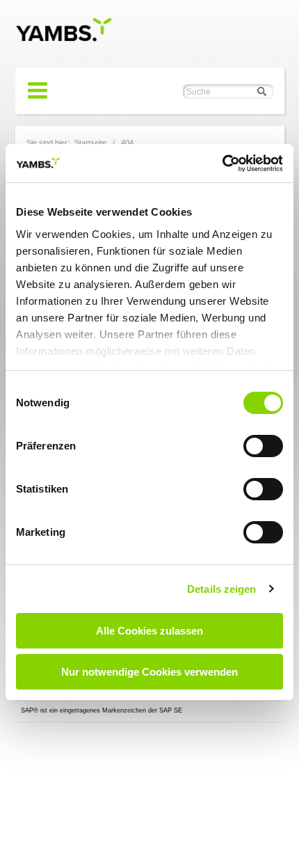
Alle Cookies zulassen (149, 631)
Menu (37, 90)
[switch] (263, 446)
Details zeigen (221, 589)
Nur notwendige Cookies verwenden (149, 672)
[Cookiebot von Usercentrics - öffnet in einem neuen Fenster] (222, 163)
